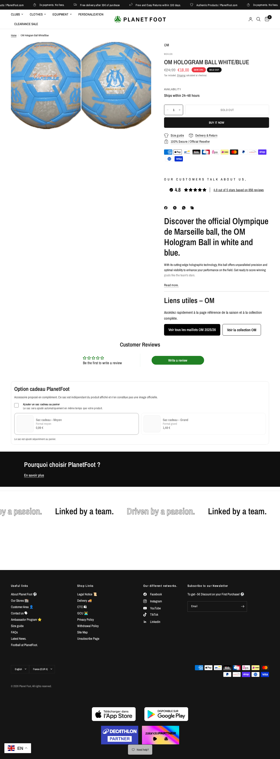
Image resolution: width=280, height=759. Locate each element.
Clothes (36, 14)
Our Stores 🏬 (20, 600)
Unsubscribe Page (88, 638)
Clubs (15, 14)
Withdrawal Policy (88, 626)
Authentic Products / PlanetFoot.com (207, 5)
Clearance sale (26, 24)
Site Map (82, 632)
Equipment (60, 14)
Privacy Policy (85, 619)
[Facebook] (166, 207)
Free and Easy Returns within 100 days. (148, 5)
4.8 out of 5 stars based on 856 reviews (239, 189)
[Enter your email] (242, 606)
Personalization (90, 14)
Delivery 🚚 (84, 600)
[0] (266, 19)
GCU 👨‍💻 (82, 613)
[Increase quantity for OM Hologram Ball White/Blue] (179, 110)
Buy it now (216, 123)
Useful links (19, 585)
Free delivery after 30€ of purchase (90, 5)
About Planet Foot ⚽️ (24, 594)
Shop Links (85, 585)
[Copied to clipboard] (193, 207)
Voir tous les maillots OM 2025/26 (192, 329)
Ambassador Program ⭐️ (26, 619)
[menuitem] (18, 14)
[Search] (258, 19)
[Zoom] (71, 51)
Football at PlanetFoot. (24, 645)
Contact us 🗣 (19, 613)
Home (13, 35)
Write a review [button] (177, 360)
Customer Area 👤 (22, 607)
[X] (175, 207)
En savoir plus (34, 475)
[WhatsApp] (184, 207)
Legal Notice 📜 (87, 594)
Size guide (17, 626)
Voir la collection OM (241, 329)
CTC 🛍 (82, 607)
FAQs (14, 632)
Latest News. (18, 638)
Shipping (181, 75)
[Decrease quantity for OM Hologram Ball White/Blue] (167, 110)
